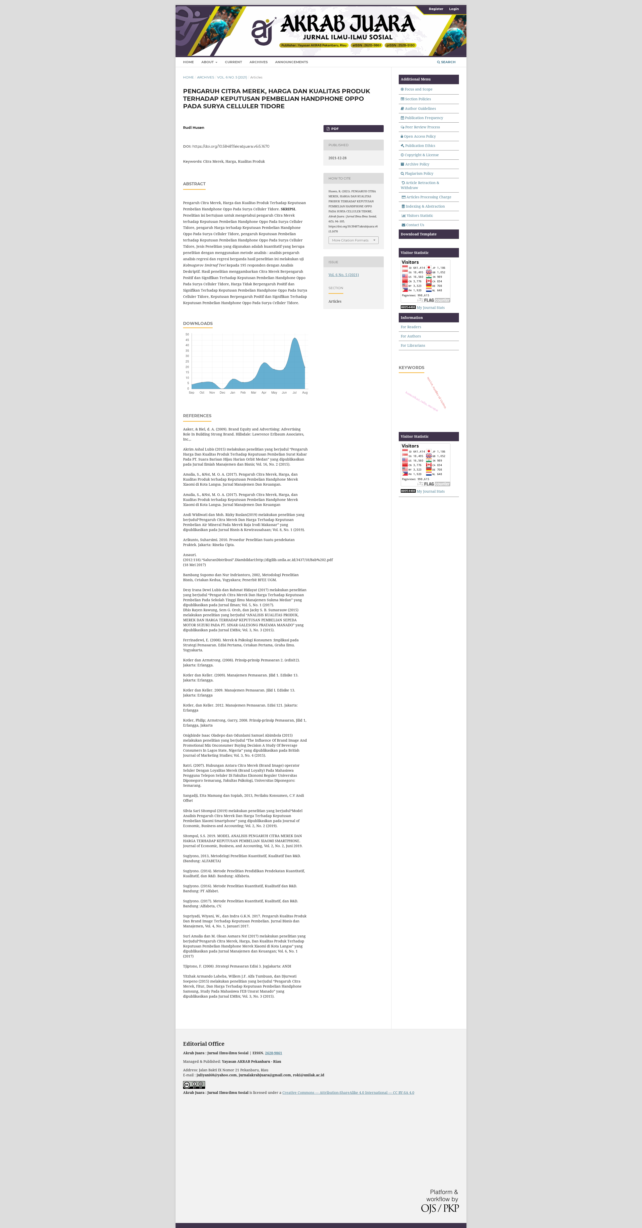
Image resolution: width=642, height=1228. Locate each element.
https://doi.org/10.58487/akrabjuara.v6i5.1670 (230, 146)
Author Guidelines (420, 108)
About (208, 62)
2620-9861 (273, 1052)
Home (188, 62)
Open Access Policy (420, 136)
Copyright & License (422, 154)
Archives (259, 62)
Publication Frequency (424, 117)
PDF (334, 129)
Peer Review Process (422, 127)
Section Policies (418, 99)
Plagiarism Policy (419, 173)
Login (454, 9)
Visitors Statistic (420, 215)
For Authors (411, 336)
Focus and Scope (419, 89)
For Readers (411, 326)
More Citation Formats (350, 240)
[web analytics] (408, 307)
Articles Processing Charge (429, 197)
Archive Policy (417, 164)
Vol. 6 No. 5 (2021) (232, 77)
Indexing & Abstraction (425, 206)
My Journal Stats (431, 307)
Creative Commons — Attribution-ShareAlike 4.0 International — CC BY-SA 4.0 (348, 1092)
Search (448, 62)
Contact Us (415, 224)
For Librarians (413, 345)
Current (233, 62)
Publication (414, 145)
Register (436, 9)
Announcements (291, 62)
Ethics (429, 145)
